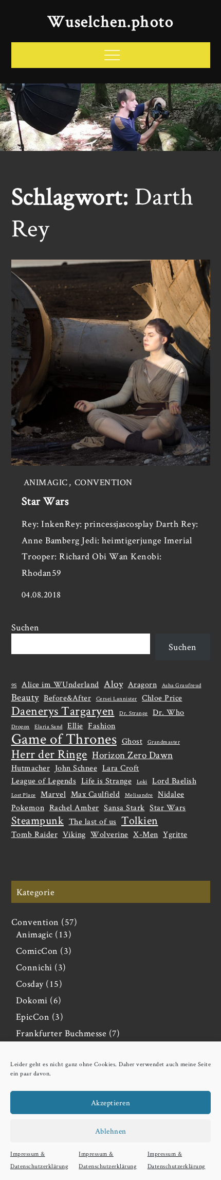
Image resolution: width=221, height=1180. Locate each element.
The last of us (93, 821)
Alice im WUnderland (60, 684)
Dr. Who (169, 712)
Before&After (67, 697)
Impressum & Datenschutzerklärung (39, 1160)
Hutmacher (30, 767)
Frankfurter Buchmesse (61, 1033)
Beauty (25, 697)
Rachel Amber (74, 807)
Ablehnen (110, 1131)
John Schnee (76, 767)
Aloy (113, 684)
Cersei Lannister (116, 698)
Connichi (34, 967)
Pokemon (28, 807)
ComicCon (37, 950)
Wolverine (109, 834)
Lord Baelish (174, 780)
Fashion (102, 725)
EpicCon (33, 1016)
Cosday (30, 983)
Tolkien (139, 820)
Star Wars (45, 500)
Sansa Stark (124, 807)
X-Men (145, 834)
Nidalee (171, 794)
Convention (104, 482)
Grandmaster (164, 741)
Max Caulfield (95, 794)
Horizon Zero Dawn (132, 755)
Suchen (25, 627)
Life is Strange (106, 780)
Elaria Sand (48, 726)
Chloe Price (162, 697)
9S (14, 685)
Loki (142, 781)
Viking (74, 834)
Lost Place (23, 794)
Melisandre (139, 794)
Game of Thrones (64, 738)
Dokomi (32, 1000)
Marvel (53, 794)
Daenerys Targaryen (63, 711)
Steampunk (37, 820)
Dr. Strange (133, 712)
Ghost (132, 741)
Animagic (46, 482)
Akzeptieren (111, 1102)
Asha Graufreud (181, 685)
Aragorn (142, 684)
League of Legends (44, 780)
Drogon (20, 726)
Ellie (75, 725)
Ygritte (175, 834)
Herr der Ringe (49, 754)
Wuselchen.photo (110, 20)
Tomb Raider (34, 834)
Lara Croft (120, 767)
